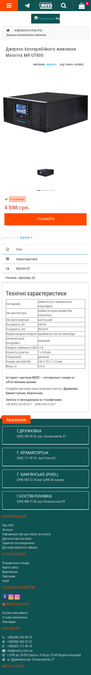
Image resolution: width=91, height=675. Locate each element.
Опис (19, 249)
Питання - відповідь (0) (20, 277)
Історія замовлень (15, 617)
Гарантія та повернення (18, 543)
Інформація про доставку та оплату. (26, 534)
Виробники (9, 572)
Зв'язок (7, 530)
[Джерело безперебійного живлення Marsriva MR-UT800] (45, 112)
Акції (5, 581)
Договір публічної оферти (20, 547)
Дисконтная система (16, 539)
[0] (81, 6)
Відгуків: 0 (26, 237)
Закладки (8, 622)
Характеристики (26, 259)
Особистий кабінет (15, 613)
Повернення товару (15, 563)
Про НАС (8, 525)
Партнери (8, 576)
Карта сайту (10, 567)
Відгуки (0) (23, 268)
